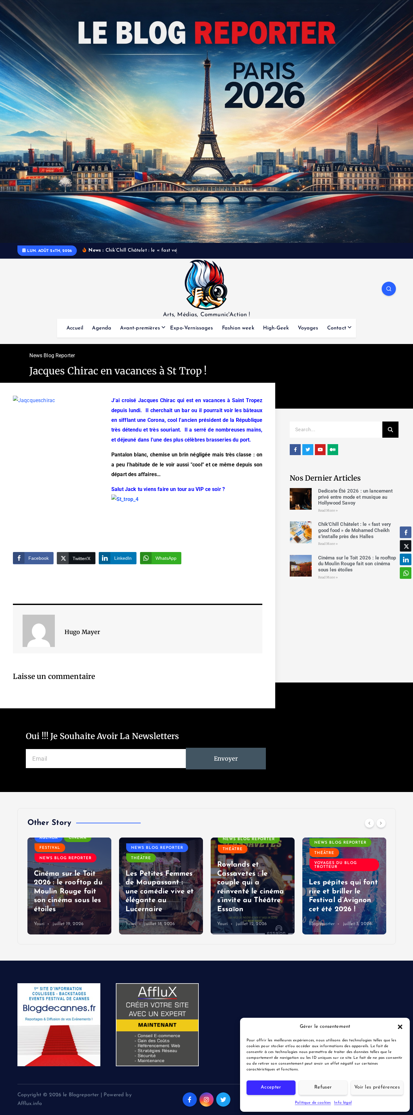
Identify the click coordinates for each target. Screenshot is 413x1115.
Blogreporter (322, 924)
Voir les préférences (377, 1087)
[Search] (390, 430)
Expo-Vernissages (191, 328)
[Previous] (369, 823)
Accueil (74, 328)
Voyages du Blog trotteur (335, 865)
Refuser (323, 1087)
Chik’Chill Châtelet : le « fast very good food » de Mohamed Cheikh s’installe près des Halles (354, 530)
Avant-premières (140, 328)
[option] (69, 886)
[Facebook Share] (405, 532)
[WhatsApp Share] (405, 573)
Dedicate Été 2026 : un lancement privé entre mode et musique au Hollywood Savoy (355, 497)
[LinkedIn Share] (405, 559)
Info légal (343, 1103)
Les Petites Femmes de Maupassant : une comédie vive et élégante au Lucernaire (160, 891)
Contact (336, 328)
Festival (49, 848)
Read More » (328, 510)
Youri (39, 924)
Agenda (101, 328)
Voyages (308, 328)
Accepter (271, 1087)
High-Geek (276, 328)
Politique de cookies (313, 1103)
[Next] (381, 823)
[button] (400, 1027)
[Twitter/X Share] (405, 546)
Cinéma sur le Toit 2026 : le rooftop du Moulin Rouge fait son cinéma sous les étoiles (357, 564)
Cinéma (77, 838)
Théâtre (141, 858)
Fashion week (238, 328)
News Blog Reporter (52, 355)
